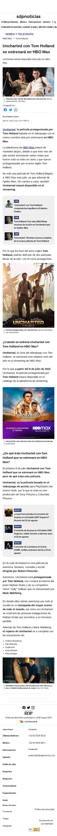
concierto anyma (11, 27)
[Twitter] (10, 109)
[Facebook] (5, 109)
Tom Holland (22, 38)
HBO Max (7, 38)
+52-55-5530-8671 (37, 743)
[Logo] (28, 16)
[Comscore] (28, 721)
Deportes (7, 771)
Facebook (7, 811)
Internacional (35, 22)
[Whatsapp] (16, 109)
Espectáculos (9, 793)
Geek (5, 800)
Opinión (46, 22)
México (23, 22)
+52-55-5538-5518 (37, 736)
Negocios (7, 779)
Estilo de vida (9, 764)
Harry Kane (30, 27)
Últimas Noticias (10, 22)
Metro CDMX (46, 27)
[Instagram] (33, 707)
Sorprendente (9, 786)
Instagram (7, 826)
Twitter (6, 819)
